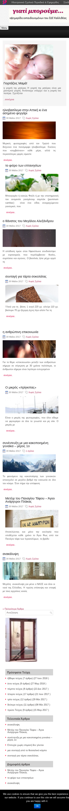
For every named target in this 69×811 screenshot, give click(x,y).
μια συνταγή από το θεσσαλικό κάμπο (27, 750)
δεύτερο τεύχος (15, 704)
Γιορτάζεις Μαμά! (15, 83)
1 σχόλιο (30, 451)
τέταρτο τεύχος (14, 694)
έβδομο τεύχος (14, 678)
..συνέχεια (9, 99)
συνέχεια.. (8, 160)
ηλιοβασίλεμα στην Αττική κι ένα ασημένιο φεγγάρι (25, 111)
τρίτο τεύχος (13, 699)
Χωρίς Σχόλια (32, 118)
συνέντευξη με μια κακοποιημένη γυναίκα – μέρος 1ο (25, 444)
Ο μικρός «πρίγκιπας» (20, 387)
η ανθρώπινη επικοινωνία (20, 332)
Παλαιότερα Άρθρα (13, 609)
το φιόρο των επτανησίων (23, 165)
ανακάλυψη (11, 554)
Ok (37, 806)
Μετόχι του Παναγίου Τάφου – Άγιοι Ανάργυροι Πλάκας (30, 500)
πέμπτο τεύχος (14, 689)
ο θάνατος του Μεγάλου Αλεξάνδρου (28, 221)
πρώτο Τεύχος (14, 710)
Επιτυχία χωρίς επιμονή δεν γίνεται (25, 745)
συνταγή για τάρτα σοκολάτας (26, 276)
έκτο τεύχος (13, 683)
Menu (4, 28)
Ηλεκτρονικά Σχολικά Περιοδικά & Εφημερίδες (35, 2)
